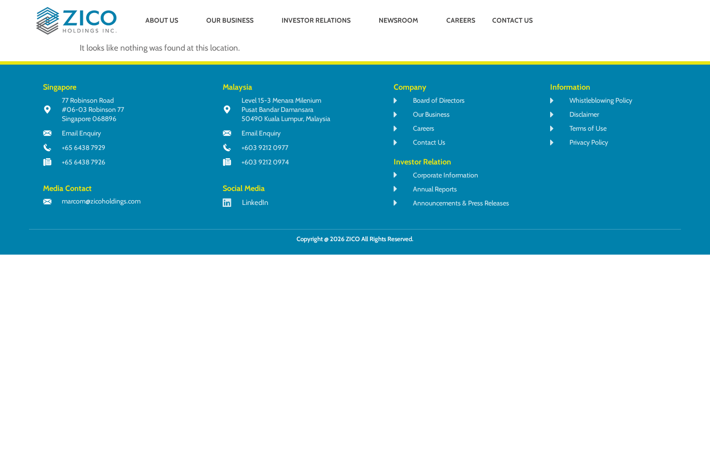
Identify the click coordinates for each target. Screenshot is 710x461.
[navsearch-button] (627, 21)
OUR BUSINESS (230, 20)
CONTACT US (512, 20)
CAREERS (460, 20)
